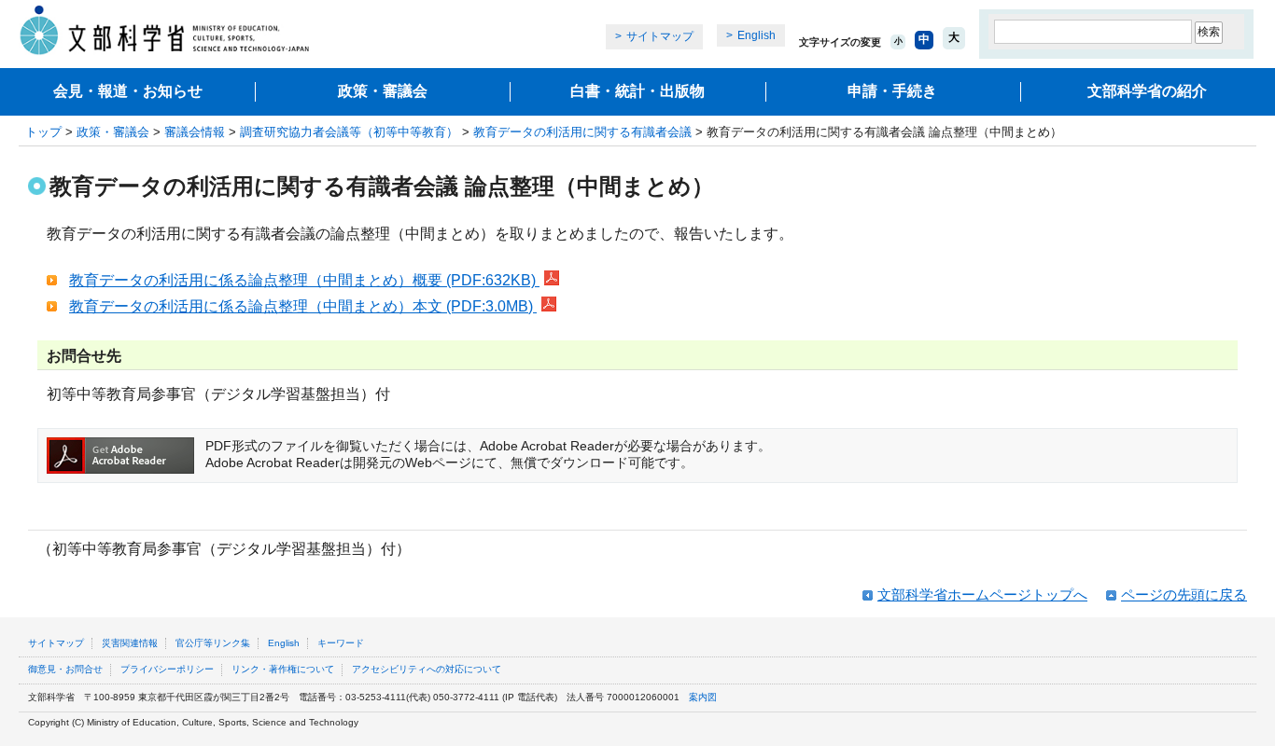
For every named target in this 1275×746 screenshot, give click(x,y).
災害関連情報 (130, 643)
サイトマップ (660, 36)
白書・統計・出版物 (637, 91)
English (756, 35)
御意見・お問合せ (65, 669)
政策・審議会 (382, 91)
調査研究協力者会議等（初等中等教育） (349, 132)
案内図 (703, 697)
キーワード (340, 643)
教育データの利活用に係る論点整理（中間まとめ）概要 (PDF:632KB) (304, 280)
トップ (43, 132)
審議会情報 (194, 132)
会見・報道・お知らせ (128, 91)
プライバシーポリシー (167, 669)
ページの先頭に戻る (1184, 594)
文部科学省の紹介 (1147, 91)
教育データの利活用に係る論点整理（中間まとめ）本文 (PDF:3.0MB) (303, 306)
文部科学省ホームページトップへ (982, 594)
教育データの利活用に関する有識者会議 (582, 132)
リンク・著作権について (282, 669)
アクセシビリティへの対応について (426, 669)
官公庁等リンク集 (212, 643)
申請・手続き (892, 91)
